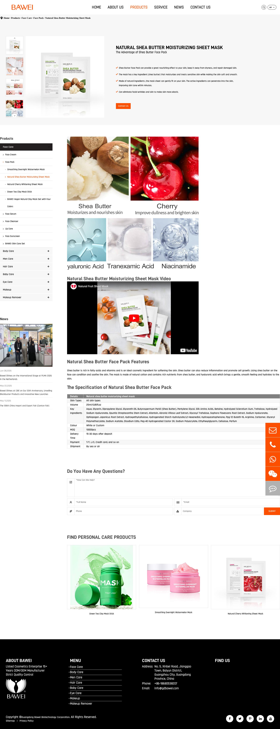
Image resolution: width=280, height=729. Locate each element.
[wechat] (272, 474)
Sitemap (10, 720)
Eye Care (7, 282)
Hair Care (8, 266)
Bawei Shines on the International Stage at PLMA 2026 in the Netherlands (26, 377)
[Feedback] (272, 488)
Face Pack (38, 18)
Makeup (7, 289)
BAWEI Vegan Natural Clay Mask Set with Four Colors (29, 203)
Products (139, 7)
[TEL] (272, 444)
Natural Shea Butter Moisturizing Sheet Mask (68, 18)
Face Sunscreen (12, 236)
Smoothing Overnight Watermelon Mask (26, 169)
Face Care (27, 18)
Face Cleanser (11, 221)
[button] (14, 38)
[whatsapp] (272, 459)
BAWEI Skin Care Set (15, 243)
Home (96, 7)
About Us (116, 7)
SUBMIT (272, 511)
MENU (75, 660)
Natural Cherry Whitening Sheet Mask (25, 184)
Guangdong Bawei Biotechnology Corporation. (46, 717)
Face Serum (10, 213)
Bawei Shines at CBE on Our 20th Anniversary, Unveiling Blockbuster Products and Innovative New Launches (26, 392)
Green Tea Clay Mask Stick (19, 191)
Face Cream (10, 154)
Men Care (8, 258)
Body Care (8, 251)
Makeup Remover (12, 297)
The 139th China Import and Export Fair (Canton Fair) (24, 405)
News (179, 7)
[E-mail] (272, 430)
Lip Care (9, 228)
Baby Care (8, 274)
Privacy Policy (27, 720)
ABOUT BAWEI (19, 660)
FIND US (222, 660)
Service (161, 7)
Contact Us (200, 7)
